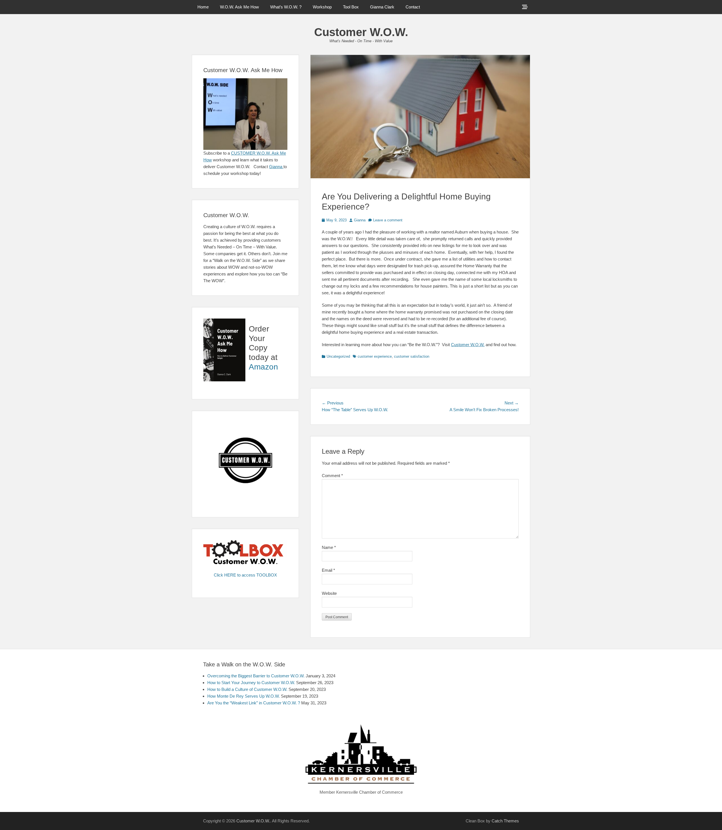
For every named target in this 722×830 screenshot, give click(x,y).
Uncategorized (338, 356)
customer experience (375, 356)
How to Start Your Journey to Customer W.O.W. (251, 682)
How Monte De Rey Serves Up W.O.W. (243, 696)
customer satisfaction (411, 356)
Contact (413, 7)
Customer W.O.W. (361, 32)
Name (329, 547)
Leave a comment (387, 220)
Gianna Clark (382, 7)
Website (329, 593)
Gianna (360, 220)
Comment (332, 475)
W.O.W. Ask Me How (239, 7)
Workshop (322, 7)
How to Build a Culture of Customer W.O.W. (247, 689)
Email (328, 570)
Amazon (263, 366)
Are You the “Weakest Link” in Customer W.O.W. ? (253, 702)
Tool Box (351, 7)
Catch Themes (505, 820)
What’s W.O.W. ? (285, 7)
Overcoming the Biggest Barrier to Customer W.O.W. (256, 675)
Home (203, 7)
